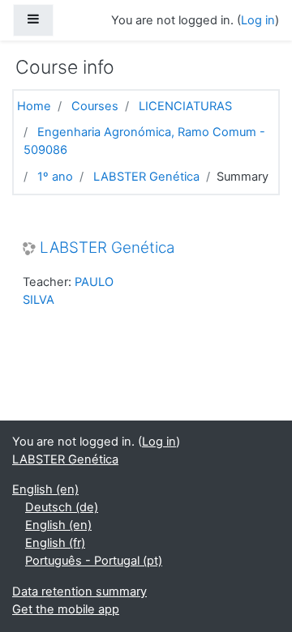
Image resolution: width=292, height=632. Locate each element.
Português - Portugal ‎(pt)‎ (93, 560)
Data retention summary (79, 591)
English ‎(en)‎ (45, 489)
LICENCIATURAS (185, 106)
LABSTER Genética (146, 176)
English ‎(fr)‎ (55, 543)
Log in (258, 20)
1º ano (55, 176)
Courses (94, 106)
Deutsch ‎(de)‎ (61, 507)
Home (34, 106)
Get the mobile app (65, 609)
